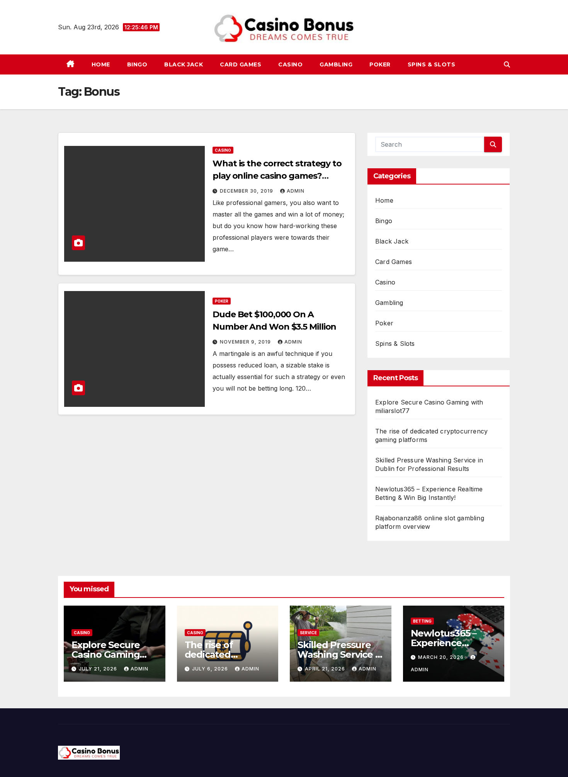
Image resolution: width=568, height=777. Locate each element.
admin (295, 191)
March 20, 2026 (441, 657)
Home (101, 64)
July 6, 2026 (211, 669)
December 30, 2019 (247, 191)
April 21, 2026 (326, 669)
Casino (290, 64)
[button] (507, 64)
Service (308, 632)
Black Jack (183, 64)
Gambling (336, 64)
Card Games (240, 64)
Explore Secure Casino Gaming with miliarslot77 (109, 654)
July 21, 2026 (99, 669)
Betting (422, 621)
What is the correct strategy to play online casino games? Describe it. (277, 175)
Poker (380, 64)
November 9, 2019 (246, 342)
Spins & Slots (432, 64)
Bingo (137, 64)
